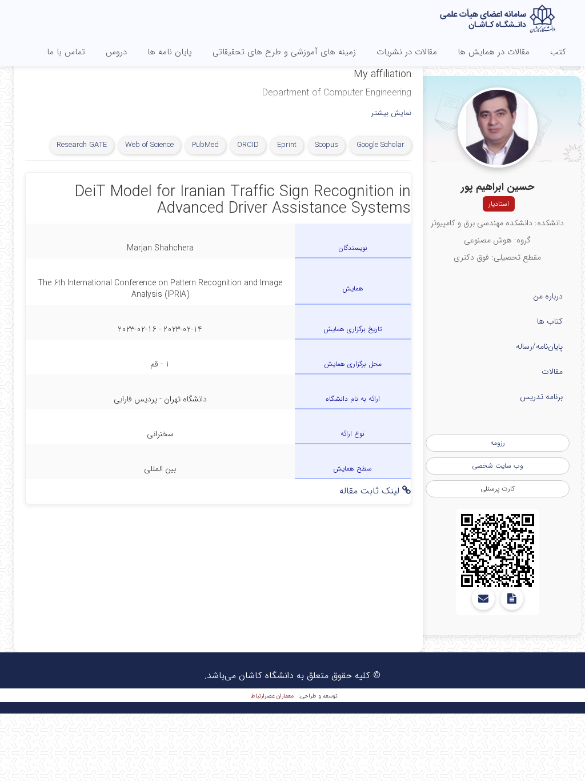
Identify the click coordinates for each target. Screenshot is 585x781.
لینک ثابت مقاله (370, 491)
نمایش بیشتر (391, 113)
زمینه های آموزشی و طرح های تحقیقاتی (284, 52)
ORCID (248, 145)
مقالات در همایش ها (494, 52)
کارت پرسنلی (497, 488)
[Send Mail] (483, 598)
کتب (558, 52)
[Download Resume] (511, 598)
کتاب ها (550, 321)
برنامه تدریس (541, 396)
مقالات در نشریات (406, 52)
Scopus (326, 145)
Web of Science (149, 145)
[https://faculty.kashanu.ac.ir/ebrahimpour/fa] (497, 550)
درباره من (548, 296)
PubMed (205, 145)
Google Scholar (380, 145)
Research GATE (82, 145)
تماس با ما (66, 52)
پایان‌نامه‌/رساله (539, 346)
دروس (116, 52)
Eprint (286, 145)
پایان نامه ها (169, 52)
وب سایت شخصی (497, 465)
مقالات (552, 371)
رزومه (497, 442)
